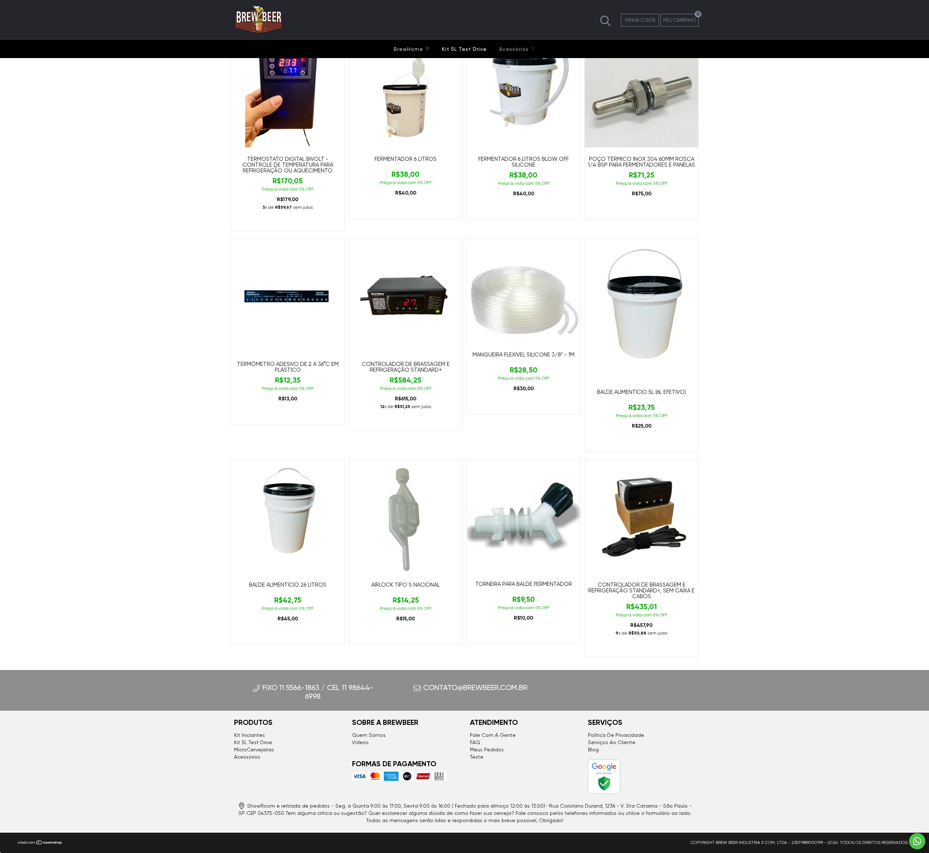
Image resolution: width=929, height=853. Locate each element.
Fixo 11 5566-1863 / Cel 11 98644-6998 (317, 692)
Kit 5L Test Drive (464, 49)
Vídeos (360, 742)
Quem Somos (369, 735)
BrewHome (409, 49)
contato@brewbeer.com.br (475, 687)
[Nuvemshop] (40, 843)
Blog (593, 749)
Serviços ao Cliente (611, 742)
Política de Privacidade (616, 735)
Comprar (288, 222)
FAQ (475, 742)
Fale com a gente (493, 735)
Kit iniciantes (249, 735)
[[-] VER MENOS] (605, 20)
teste (476, 757)
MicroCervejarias (254, 749)
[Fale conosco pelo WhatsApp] (917, 841)
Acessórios (515, 49)
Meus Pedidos (487, 749)
